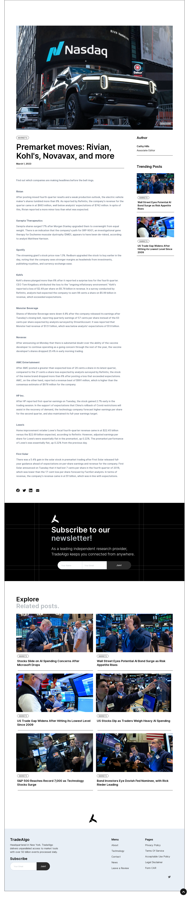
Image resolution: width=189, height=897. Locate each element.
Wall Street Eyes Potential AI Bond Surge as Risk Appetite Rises (154, 205)
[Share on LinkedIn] (30, 490)
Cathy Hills (143, 146)
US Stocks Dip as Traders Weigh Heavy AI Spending (133, 721)
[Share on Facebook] (18, 490)
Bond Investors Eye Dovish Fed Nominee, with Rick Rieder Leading (132, 782)
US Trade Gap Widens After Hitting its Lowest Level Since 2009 (155, 249)
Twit (169, 877)
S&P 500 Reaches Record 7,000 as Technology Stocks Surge (50, 782)
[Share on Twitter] (24, 490)
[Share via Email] (37, 491)
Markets (22, 138)
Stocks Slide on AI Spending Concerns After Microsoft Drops (48, 663)
